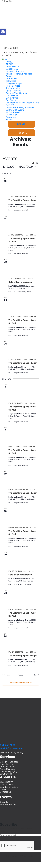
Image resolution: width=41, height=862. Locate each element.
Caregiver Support (15, 83)
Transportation (13, 88)
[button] (3, 32)
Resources (11, 117)
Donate (21, 124)
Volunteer (12, 95)
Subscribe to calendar (19, 682)
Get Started (11, 100)
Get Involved (12, 98)
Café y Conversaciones (20, 282)
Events (10, 105)
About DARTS (12, 66)
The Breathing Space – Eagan (22, 200)
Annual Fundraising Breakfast (20, 107)
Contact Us (11, 78)
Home (9, 62)
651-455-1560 (7, 745)
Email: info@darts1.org (11, 748)
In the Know (13, 112)
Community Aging (8, 771)
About (9, 64)
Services (11, 81)
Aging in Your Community (18, 93)
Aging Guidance (13, 90)
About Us (8, 777)
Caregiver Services (9, 762)
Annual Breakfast (8, 804)
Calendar (4, 802)
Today (20, 675)
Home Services (13, 86)
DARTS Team (12, 69)
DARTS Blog (11, 114)
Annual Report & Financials (19, 74)
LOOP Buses (6, 774)
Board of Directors (15, 71)
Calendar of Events (15, 110)
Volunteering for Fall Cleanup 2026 (22, 102)
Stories (9, 119)
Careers (9, 76)
